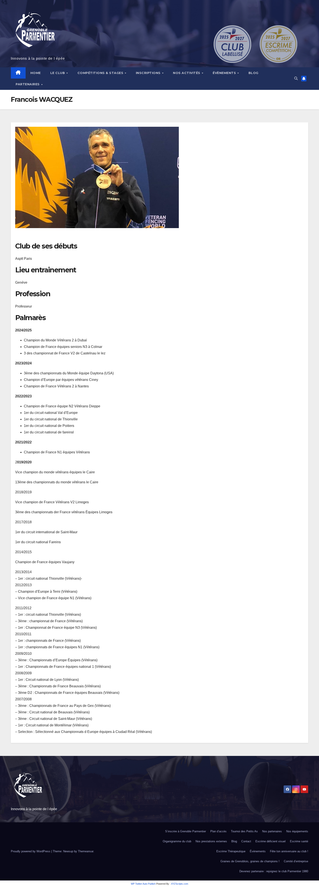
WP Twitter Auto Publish (143, 883)
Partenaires (28, 84)
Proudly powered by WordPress (31, 851)
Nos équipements (297, 831)
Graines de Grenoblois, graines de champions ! (250, 861)
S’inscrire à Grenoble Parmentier (185, 831)
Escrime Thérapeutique (230, 851)
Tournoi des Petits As (244, 831)
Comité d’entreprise (296, 861)
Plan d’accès (218, 831)
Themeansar (85, 851)
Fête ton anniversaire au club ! (289, 851)
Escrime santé (299, 841)
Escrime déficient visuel (270, 841)
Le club (58, 73)
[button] (296, 78)
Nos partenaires (272, 831)
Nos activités (187, 73)
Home (35, 73)
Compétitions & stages (100, 73)
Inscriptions (149, 73)
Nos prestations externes (211, 841)
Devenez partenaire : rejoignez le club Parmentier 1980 (273, 871)
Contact (246, 841)
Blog (253, 73)
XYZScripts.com (179, 883)
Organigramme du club (177, 841)
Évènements (225, 73)
